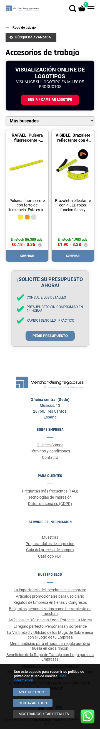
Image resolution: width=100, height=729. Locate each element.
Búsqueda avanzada (33, 37)
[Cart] (81, 8)
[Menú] (90, 8)
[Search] (72, 8)
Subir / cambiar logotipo (50, 99)
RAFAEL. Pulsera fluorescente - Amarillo (27, 140)
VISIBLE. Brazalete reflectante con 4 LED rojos (73, 140)
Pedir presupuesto (50, 336)
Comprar (27, 256)
